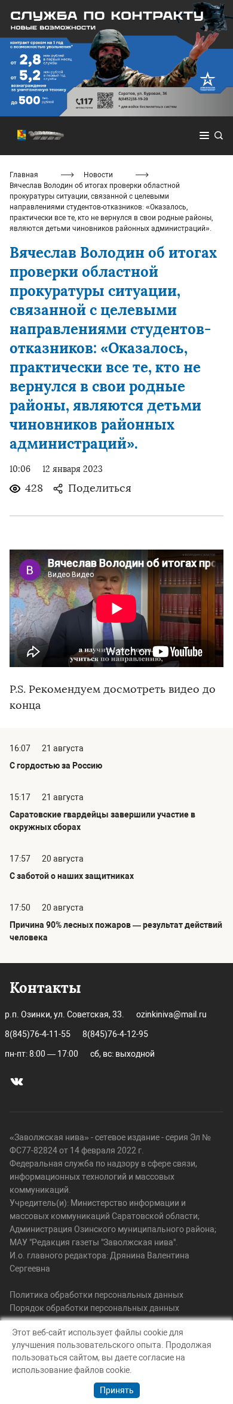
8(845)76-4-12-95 (115, 1034)
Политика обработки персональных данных (96, 1295)
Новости (98, 175)
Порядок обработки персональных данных (94, 1308)
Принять (117, 1390)
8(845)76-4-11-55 (37, 1034)
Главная (24, 175)
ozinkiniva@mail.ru (171, 1014)
